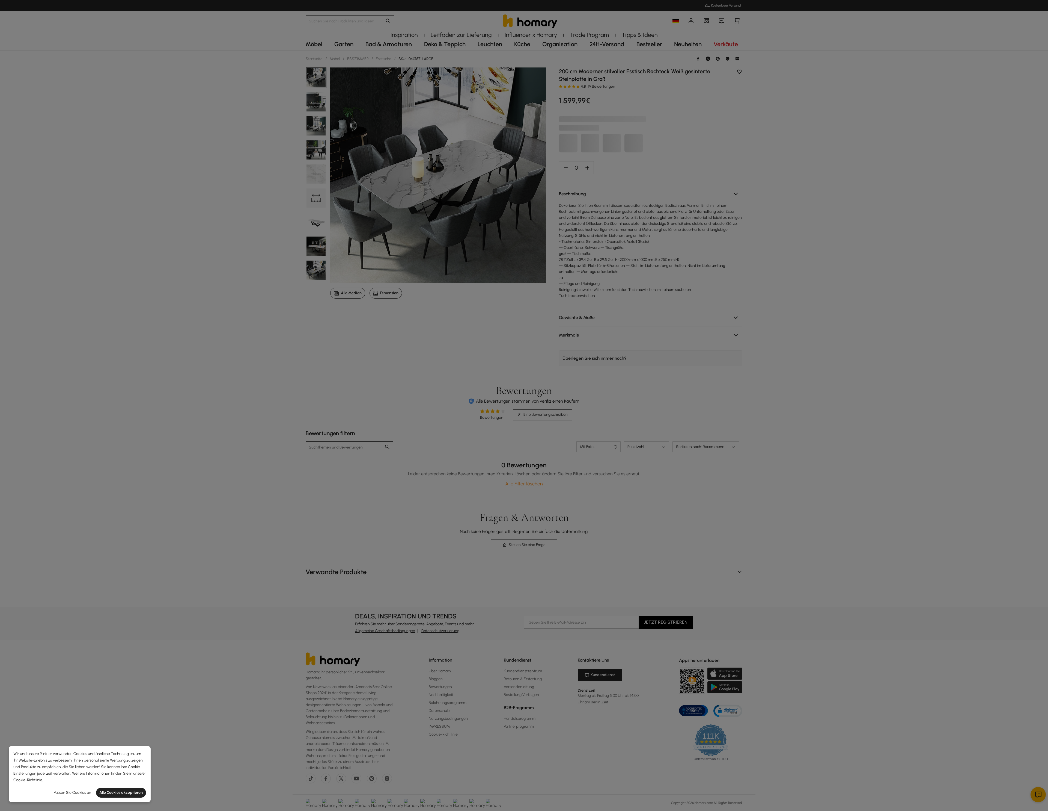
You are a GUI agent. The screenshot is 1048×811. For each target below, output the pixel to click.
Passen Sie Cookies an (72, 792)
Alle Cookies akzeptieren (121, 792)
